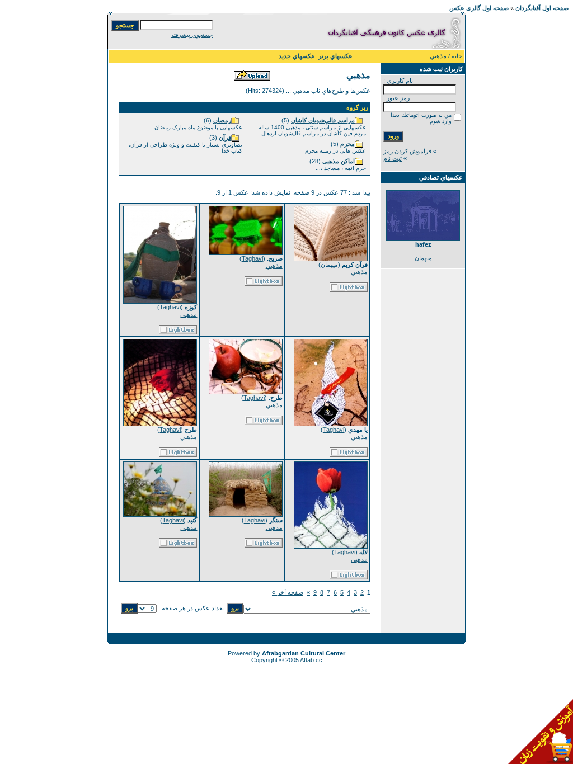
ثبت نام (392, 158)
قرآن (225, 137)
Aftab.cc (311, 660)
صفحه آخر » (287, 592)
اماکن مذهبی (338, 161)
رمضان (222, 120)
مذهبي (359, 271)
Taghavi (252, 258)
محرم (347, 143)
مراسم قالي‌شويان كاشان (323, 120)
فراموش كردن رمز (407, 151)
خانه (457, 56)
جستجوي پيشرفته (192, 35)
